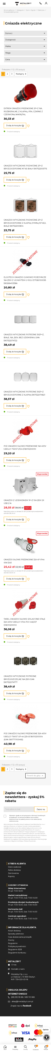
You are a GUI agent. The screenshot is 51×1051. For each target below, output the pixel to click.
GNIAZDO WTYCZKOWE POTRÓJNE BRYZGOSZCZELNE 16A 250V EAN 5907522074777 (20, 679)
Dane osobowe (14, 867)
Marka (25, 46)
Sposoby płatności (16, 934)
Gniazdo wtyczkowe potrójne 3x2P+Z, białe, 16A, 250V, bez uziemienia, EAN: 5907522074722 (24, 337)
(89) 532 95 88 (17, 997)
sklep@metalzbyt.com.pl (22, 1001)
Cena (25, 59)
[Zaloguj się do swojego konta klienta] (45, 4)
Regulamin (13, 943)
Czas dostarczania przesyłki (20, 937)
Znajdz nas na (17, 1006)
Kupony (11, 876)
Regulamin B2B (15, 949)
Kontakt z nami (18, 969)
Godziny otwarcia (18, 885)
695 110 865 (30, 997)
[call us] (40, 4)
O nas (13, 965)
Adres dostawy (14, 870)
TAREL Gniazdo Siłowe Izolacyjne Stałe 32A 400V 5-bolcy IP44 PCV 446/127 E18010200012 (24, 622)
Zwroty (11, 940)
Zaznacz (25, 33)
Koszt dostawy (14, 931)
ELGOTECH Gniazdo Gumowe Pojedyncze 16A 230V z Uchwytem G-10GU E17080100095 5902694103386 (25, 280)
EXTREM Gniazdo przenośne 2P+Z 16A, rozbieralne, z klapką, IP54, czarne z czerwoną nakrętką (23, 111)
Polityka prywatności (17, 946)
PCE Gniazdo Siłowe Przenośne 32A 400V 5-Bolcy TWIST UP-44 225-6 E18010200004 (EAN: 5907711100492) (25, 736)
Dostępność (25, 39)
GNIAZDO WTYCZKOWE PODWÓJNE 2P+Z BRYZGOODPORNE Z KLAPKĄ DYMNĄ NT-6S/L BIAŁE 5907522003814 (25, 223)
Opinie (46, 1030)
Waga (25, 52)
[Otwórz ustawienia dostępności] (47, 1037)
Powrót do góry (35, 775)
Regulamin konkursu (17, 953)
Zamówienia (13, 873)
